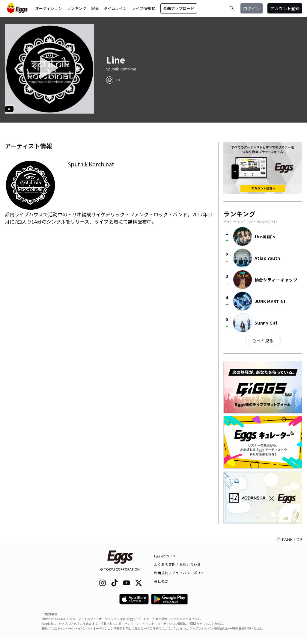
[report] (118, 80)
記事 (95, 8)
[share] (109, 80)
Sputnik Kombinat (121, 69)
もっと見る (262, 340)
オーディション (48, 8)
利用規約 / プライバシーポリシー (181, 572)
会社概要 (161, 581)
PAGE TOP (292, 539)
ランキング (76, 8)
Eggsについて (165, 555)
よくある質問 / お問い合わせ (177, 564)
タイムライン (115, 8)
